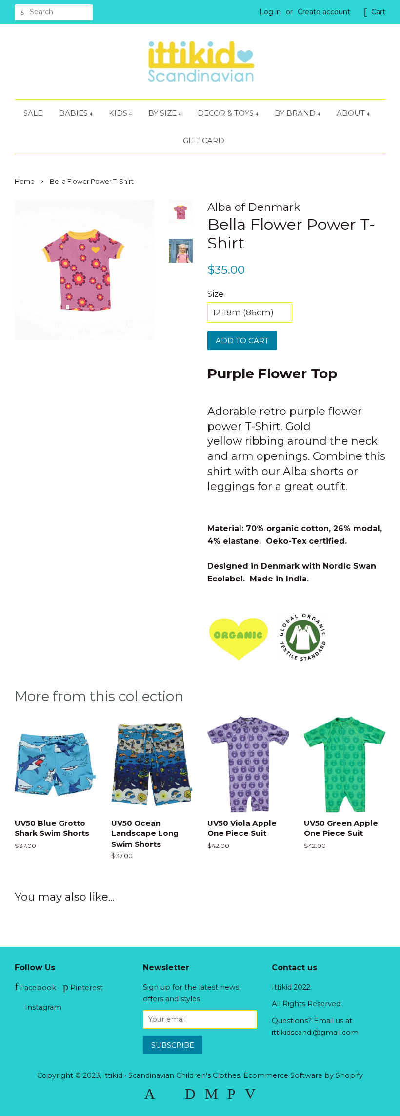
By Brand (296, 113)
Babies (74, 113)
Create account (324, 11)
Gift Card (203, 140)
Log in (270, 11)
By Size (163, 113)
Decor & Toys (227, 113)
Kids (119, 113)
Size (215, 294)
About (352, 113)
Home (25, 181)
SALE (32, 113)
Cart (378, 11)
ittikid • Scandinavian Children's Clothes (171, 1075)
